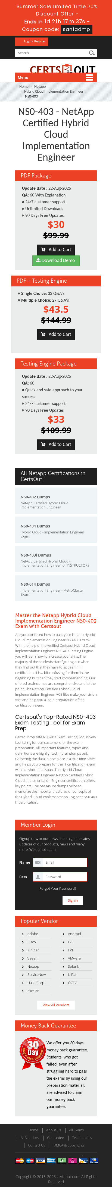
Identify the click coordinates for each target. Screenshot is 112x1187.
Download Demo (58, 260)
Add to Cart (58, 249)
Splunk (73, 966)
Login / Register (34, 41)
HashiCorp (35, 982)
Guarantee (55, 1137)
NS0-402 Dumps (35, 496)
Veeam (32, 958)
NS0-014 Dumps (35, 584)
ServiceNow (36, 974)
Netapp (40, 87)
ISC (70, 941)
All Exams (76, 1129)
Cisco (31, 941)
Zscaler (33, 990)
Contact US (36, 1145)
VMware (74, 958)
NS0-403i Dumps (36, 555)
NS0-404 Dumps (35, 526)
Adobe (32, 933)
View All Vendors (56, 1004)
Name (24, 862)
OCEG (72, 982)
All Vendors (30, 1137)
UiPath (73, 974)
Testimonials (82, 1137)
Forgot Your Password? (57, 888)
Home (24, 87)
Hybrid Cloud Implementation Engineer (53, 92)
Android (74, 933)
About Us (53, 1129)
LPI (70, 950)
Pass (23, 876)
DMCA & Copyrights (69, 1145)
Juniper (33, 950)
